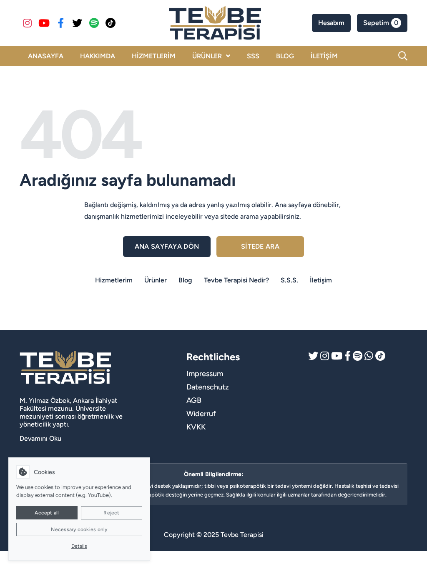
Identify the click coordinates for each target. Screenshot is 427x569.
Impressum (204, 373)
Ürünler (155, 280)
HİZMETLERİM (154, 56)
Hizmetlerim (114, 280)
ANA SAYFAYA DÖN (167, 246)
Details (79, 546)
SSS (253, 56)
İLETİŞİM (324, 56)
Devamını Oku (40, 438)
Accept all (47, 513)
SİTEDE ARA (260, 246)
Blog (185, 280)
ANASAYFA (45, 56)
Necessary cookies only (79, 529)
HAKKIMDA (97, 56)
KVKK (196, 427)
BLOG (285, 56)
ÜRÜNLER (207, 56)
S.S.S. (289, 280)
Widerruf (201, 413)
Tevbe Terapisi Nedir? (236, 280)
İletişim (321, 280)
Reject (111, 513)
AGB (193, 400)
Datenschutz (207, 387)
